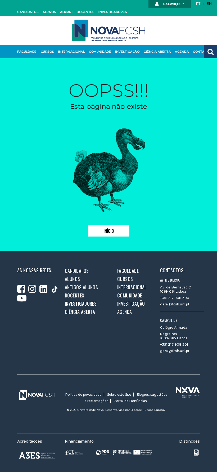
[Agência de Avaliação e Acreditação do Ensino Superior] (37, 455)
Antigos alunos (81, 287)
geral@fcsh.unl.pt (174, 304)
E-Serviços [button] (172, 4)
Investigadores (111, 12)
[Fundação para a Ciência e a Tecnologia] (74, 452)
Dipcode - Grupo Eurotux (148, 410)
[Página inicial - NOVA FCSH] (108, 30)
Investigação (126, 52)
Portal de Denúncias (130, 401)
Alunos (49, 12)
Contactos (202, 52)
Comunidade (99, 52)
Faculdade (26, 52)
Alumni (66, 12)
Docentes (85, 12)
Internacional (70, 52)
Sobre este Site (119, 395)
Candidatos (27, 12)
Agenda (181, 52)
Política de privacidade (83, 395)
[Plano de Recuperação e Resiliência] (124, 452)
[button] (210, 51)
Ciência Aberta (156, 52)
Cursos (47, 52)
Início (108, 231)
